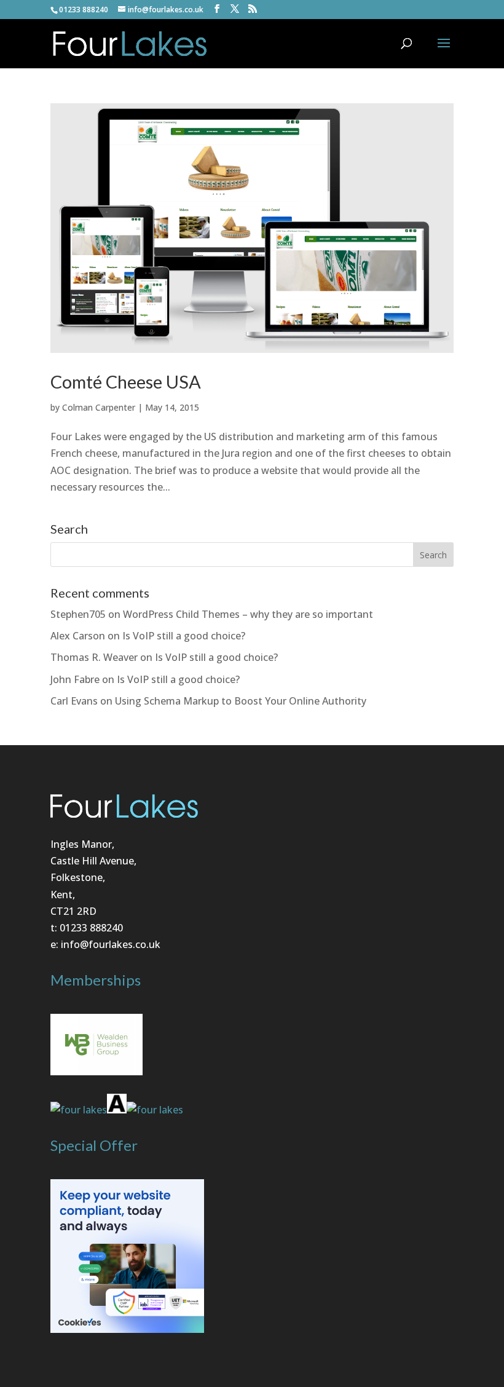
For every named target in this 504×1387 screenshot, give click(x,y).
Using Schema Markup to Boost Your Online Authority (240, 701)
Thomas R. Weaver (94, 657)
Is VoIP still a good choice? (183, 635)
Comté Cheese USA (125, 381)
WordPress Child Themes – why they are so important (248, 614)
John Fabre (75, 679)
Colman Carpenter (98, 407)
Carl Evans (74, 701)
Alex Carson (77, 635)
